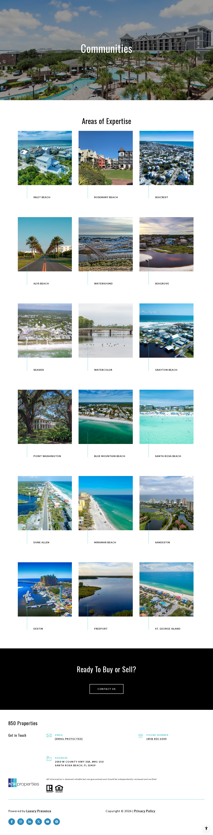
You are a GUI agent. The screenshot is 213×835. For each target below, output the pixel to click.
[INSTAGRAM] (20, 821)
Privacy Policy (144, 811)
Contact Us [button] (106, 688)
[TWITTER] (38, 821)
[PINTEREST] (56, 821)
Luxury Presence (38, 811)
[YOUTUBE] (47, 821)
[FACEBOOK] (11, 821)
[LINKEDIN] (29, 821)
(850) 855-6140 (156, 738)
